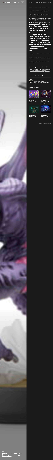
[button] (18, 2)
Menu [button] (22, 2)
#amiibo (43, 27)
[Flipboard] (14, 2)
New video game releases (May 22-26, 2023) (33, 101)
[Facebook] (15, 2)
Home (29, 2)
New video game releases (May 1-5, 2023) (45, 116)
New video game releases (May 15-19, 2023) (45, 101)
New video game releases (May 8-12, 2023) (33, 116)
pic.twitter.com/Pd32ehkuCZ (40, 44)
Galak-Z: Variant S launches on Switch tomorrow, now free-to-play (40, 71)
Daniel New (36, 80)
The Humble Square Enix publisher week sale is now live (38, 70)
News (3, 451)
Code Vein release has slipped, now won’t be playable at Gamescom (40, 69)
